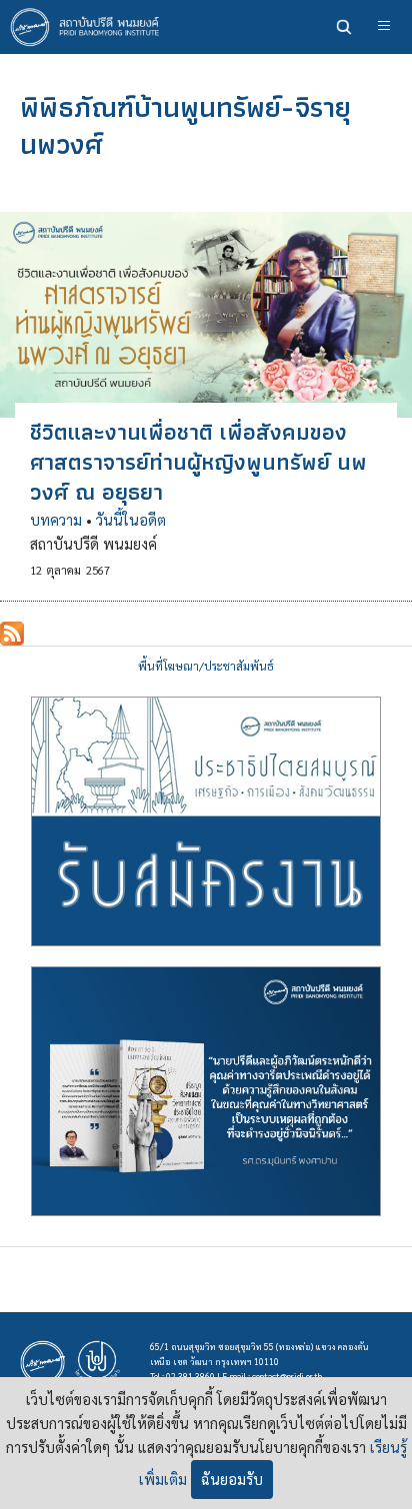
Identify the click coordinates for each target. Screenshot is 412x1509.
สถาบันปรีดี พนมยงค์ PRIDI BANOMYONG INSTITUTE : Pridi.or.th (90, 27)
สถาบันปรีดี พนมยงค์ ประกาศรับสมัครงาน (206, 821)
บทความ (56, 520)
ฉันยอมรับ (232, 1479)
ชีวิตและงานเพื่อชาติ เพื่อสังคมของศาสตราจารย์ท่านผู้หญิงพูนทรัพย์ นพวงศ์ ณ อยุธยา (198, 462)
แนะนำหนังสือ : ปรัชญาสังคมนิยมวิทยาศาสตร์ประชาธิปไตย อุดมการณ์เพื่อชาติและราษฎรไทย (206, 1091)
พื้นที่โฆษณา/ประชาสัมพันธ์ (206, 666)
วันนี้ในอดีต (131, 520)
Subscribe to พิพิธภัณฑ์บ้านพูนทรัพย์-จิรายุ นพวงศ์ (12, 634)
